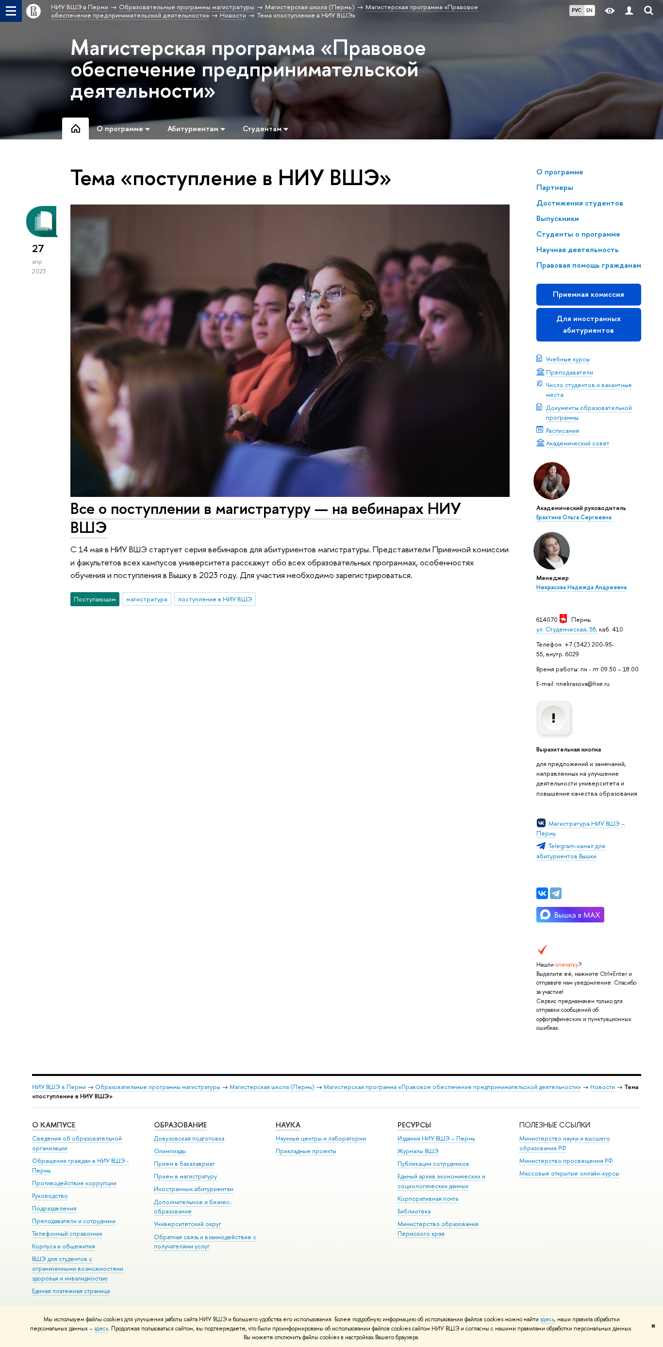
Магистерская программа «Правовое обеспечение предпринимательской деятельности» (248, 68)
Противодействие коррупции (74, 1183)
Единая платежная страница (71, 1291)
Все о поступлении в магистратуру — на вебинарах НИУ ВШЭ (265, 517)
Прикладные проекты (306, 1151)
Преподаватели (569, 372)
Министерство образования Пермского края (438, 1229)
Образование (180, 1125)
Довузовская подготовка (189, 1138)
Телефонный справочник (67, 1233)
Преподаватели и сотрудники (74, 1221)
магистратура (146, 599)
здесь (547, 1319)
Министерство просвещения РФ (566, 1161)
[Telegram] (556, 893)
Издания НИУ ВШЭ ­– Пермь (436, 1138)
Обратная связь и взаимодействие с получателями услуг (205, 1242)
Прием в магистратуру (185, 1176)
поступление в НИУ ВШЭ (215, 599)
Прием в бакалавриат (184, 1163)
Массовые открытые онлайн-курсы (569, 1173)
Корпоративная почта (428, 1198)
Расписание (563, 430)
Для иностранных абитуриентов (588, 324)
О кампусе (54, 1125)
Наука (288, 1125)
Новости (602, 1087)
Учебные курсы (568, 359)
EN (589, 10)
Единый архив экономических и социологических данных (441, 1181)
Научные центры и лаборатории (321, 1138)
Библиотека (414, 1211)
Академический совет (578, 443)
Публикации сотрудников (433, 1163)
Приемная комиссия (588, 294)
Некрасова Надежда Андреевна (581, 587)
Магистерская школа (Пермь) (272, 1087)
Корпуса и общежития (63, 1246)
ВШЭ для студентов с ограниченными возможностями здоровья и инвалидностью (77, 1268)
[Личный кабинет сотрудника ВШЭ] (629, 11)
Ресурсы (414, 1125)
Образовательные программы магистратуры (157, 1087)
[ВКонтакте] (542, 893)
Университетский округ (187, 1224)
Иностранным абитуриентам (193, 1189)
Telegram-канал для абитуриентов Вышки (570, 850)
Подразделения (54, 1208)
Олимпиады (170, 1151)
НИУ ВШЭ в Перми (59, 1087)
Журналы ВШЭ (418, 1151)
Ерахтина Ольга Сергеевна (574, 517)
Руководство (50, 1196)
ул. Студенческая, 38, (566, 629)
